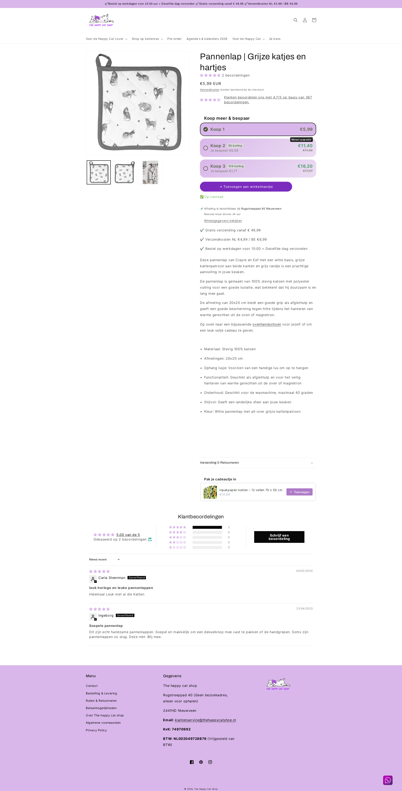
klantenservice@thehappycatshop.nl (205, 720)
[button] (106, 38)
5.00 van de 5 (128, 535)
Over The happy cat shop (105, 715)
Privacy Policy (96, 730)
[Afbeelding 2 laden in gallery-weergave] (124, 172)
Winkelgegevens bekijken (223, 220)
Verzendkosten (209, 89)
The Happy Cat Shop (206, 789)
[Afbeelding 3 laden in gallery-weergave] (150, 172)
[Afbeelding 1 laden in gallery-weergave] (99, 172)
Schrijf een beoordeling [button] (279, 537)
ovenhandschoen (267, 324)
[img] (99, 571)
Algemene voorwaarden (103, 722)
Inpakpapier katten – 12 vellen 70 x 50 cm (250, 490)
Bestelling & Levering (101, 693)
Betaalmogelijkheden (101, 708)
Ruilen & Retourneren (101, 700)
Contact (92, 685)
